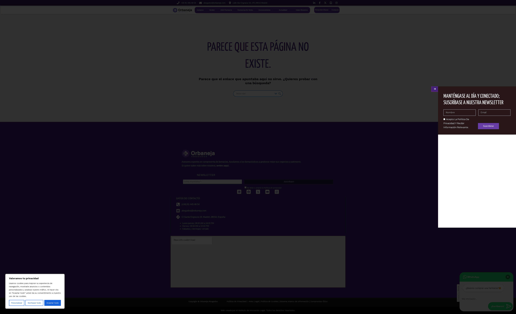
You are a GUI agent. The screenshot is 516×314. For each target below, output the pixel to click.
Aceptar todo (52, 303)
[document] (258, 157)
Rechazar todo (34, 303)
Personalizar (16, 303)
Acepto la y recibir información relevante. (456, 123)
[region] (34, 291)
